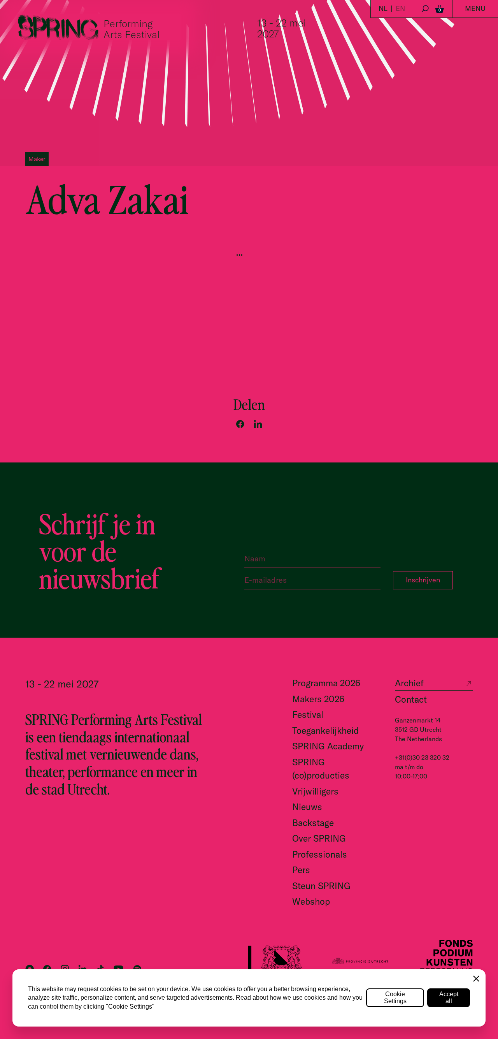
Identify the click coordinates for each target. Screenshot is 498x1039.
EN (400, 8)
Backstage (313, 822)
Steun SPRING (321, 885)
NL (383, 8)
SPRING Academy (328, 746)
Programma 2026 (326, 683)
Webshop (311, 901)
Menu (475, 8)
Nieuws (307, 806)
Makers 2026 (318, 699)
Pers (301, 870)
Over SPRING (319, 838)
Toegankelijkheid (325, 730)
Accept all (448, 997)
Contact (411, 699)
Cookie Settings (395, 997)
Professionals (319, 854)
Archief (409, 683)
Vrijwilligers (315, 791)
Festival (307, 714)
